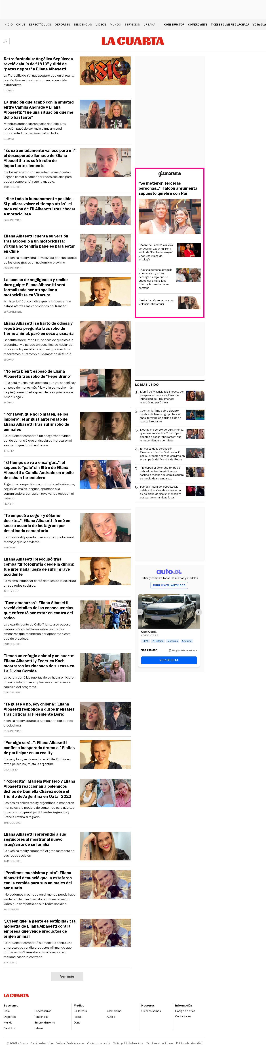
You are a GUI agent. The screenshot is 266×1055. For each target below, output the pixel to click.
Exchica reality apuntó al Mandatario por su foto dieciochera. (38, 723)
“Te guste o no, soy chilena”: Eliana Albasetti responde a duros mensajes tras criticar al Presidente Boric (39, 709)
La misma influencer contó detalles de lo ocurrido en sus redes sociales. (40, 583)
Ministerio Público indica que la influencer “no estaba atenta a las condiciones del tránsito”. (37, 303)
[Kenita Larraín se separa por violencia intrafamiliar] (189, 303)
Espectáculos (40, 24)
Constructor (174, 24)
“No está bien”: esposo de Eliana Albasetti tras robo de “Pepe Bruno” (37, 374)
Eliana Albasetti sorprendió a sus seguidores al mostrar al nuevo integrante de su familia (35, 839)
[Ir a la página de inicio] (133, 41)
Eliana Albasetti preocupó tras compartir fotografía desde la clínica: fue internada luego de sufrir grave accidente (39, 567)
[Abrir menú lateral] (6, 41)
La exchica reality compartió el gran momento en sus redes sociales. (39, 853)
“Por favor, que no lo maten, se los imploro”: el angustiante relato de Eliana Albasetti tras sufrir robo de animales (36, 422)
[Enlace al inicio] (169, 174)
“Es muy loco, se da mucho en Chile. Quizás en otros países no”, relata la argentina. (37, 761)
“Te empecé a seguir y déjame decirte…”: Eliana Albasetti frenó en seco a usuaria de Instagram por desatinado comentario (37, 523)
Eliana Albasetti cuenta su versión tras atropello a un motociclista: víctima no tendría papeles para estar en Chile (39, 244)
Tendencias (83, 24)
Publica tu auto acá (169, 585)
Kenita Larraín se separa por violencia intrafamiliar (156, 302)
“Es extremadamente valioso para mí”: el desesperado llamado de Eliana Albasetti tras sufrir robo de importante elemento (40, 158)
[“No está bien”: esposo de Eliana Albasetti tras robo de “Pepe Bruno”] (105, 384)
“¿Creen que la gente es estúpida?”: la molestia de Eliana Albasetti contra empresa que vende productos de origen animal (40, 929)
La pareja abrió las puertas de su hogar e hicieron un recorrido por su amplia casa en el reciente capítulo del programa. (39, 682)
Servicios (132, 24)
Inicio (8, 24)
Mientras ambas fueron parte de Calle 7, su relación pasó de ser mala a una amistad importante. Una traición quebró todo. (35, 128)
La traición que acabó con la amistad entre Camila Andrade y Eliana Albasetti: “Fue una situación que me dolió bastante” (39, 110)
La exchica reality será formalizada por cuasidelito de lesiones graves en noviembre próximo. (40, 260)
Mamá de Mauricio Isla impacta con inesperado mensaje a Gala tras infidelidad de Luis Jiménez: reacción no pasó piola (162, 397)
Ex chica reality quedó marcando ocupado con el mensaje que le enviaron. (39, 539)
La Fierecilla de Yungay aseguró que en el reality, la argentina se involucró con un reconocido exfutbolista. (39, 80)
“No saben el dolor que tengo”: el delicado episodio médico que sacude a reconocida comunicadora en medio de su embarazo (162, 473)
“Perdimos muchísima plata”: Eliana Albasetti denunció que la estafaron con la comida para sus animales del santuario (38, 880)
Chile (20, 24)
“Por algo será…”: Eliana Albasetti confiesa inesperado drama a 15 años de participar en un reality (39, 747)
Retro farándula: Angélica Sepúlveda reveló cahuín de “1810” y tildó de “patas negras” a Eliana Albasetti (38, 64)
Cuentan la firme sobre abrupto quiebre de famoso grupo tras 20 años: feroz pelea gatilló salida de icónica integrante (160, 416)
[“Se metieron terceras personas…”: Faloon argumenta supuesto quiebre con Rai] (170, 217)
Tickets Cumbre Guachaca (230, 24)
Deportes (62, 24)
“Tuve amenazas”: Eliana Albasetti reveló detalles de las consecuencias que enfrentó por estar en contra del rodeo (38, 610)
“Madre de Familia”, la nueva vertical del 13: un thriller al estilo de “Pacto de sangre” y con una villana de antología (156, 252)
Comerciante (197, 24)
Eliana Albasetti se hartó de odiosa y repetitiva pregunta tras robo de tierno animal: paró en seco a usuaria (39, 328)
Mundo (115, 24)
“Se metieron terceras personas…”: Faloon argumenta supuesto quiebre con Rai (168, 188)
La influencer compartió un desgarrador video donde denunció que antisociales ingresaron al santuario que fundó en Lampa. (38, 440)
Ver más (67, 976)
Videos (101, 24)
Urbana (149, 24)
